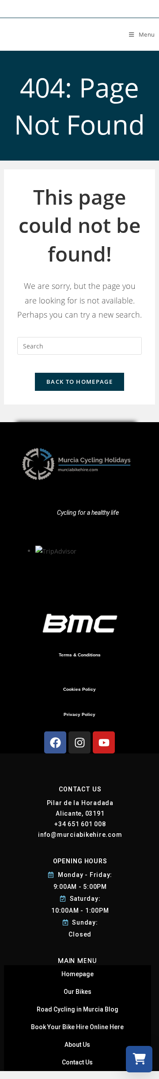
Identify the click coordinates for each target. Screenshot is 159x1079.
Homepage (77, 974)
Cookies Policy (79, 689)
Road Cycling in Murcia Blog (77, 1009)
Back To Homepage (79, 382)
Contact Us (77, 1062)
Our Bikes (77, 991)
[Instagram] (79, 742)
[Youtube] (104, 742)
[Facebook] (55, 742)
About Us (77, 1044)
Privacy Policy (79, 714)
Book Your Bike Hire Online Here (77, 1026)
